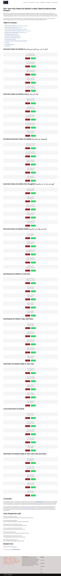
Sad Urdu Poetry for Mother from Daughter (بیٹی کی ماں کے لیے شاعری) (18, 30)
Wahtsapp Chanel (16, 561)
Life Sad (37, 2)
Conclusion (7, 42)
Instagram (6, 561)
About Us (5, 559)
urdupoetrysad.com (39, 501)
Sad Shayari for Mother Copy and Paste (12, 35)
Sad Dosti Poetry (14, 562)
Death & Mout (54, 2)
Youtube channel (7, 562)
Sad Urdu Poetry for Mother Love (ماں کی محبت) (14, 27)
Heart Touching (31, 2)
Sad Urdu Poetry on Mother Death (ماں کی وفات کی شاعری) (16, 32)
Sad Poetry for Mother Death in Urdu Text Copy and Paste (16, 40)
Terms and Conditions (8, 558)
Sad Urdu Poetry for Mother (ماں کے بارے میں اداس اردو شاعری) (16, 25)
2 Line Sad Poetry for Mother (10, 39)
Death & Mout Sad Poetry (8, 563)
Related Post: (7, 45)
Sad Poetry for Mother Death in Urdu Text (13, 37)
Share (34, 58)
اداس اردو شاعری (14, 546)
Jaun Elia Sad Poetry (16, 549)
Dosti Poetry (48, 2)
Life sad (14, 559)
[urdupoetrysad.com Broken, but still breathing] (5, 2)
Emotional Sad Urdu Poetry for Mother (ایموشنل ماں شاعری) (16, 29)
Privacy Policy (12, 557)
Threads (10, 561)
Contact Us (15, 558)
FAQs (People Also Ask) (9, 44)
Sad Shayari (6, 557)
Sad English (42, 2)
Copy (27, 58)
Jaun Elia (25, 2)
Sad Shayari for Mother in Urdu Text (11, 34)
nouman (4, 574)
